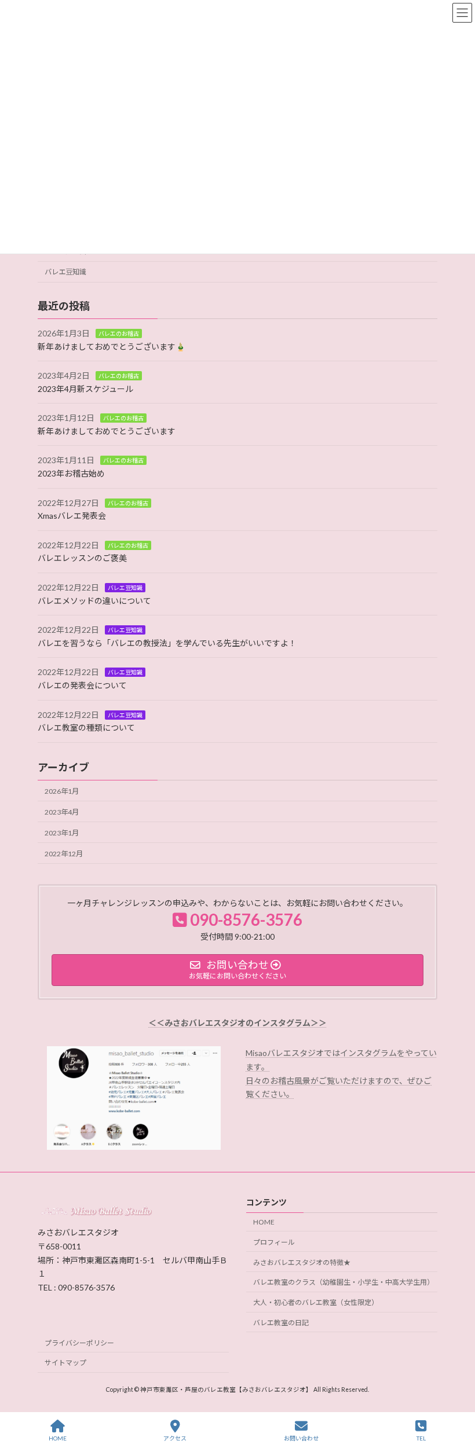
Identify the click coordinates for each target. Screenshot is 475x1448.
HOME (264, 1222)
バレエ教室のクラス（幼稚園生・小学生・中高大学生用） (343, 1282)
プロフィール (274, 1242)
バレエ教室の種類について (86, 727)
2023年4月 (62, 811)
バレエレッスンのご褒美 (82, 558)
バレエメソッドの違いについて (94, 600)
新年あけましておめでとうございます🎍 (111, 346)
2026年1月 (62, 790)
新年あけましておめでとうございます (107, 431)
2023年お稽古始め (71, 473)
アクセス (175, 1438)
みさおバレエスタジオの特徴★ (301, 1262)
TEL (421, 1438)
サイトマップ (65, 1363)
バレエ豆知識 (65, 271)
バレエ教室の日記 (281, 1322)
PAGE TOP (456, 1394)
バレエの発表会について (82, 685)
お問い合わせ (301, 1438)
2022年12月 (64, 853)
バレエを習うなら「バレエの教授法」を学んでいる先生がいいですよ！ (167, 643)
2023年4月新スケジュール (85, 388)
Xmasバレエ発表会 (72, 515)
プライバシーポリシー (79, 1343)
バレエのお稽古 (118, 333)
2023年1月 (62, 833)
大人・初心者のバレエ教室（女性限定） (315, 1303)
